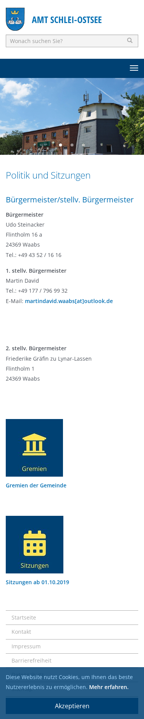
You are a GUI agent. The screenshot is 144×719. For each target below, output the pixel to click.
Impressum (26, 646)
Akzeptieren (72, 706)
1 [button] (61, 145)
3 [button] (84, 145)
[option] (72, 116)
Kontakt (21, 631)
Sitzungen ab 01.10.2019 (37, 582)
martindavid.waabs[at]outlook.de (69, 301)
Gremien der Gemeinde (36, 485)
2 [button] (72, 145)
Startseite (24, 617)
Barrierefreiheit (31, 660)
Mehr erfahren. (109, 687)
